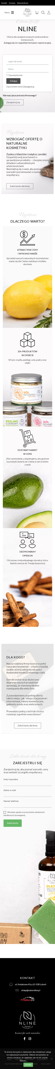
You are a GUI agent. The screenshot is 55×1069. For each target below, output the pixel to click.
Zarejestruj (29, 86)
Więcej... (31, 1060)
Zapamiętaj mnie (15, 75)
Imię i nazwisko (11, 779)
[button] (9, 12)
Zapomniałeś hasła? (14, 87)
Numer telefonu (11, 801)
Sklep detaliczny (22, 3)
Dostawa (12, 3)
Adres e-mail (10, 790)
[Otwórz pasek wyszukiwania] (43, 12)
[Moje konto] (48, 12)
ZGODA (28, 1065)
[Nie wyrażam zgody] (51, 1058)
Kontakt (4, 3)
